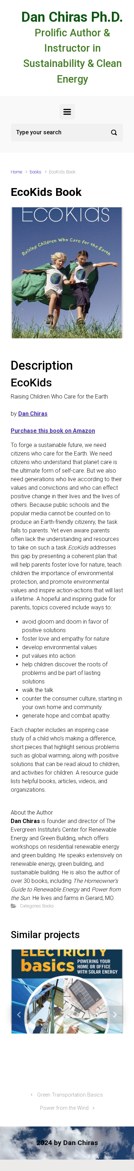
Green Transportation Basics (70, 1095)
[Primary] (67, 111)
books (35, 172)
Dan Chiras (33, 413)
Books (48, 906)
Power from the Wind (64, 1108)
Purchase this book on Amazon (53, 430)
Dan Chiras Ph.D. (72, 17)
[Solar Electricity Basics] (39, 991)
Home (16, 172)
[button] (19, 1014)
